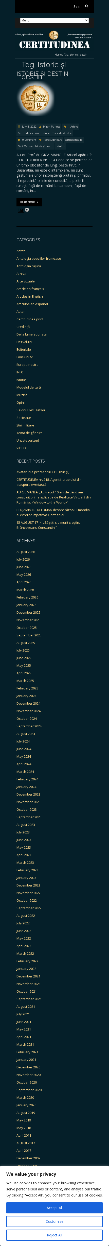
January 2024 (26, 786)
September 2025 (29, 635)
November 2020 (28, 1074)
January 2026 (26, 605)
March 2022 (25, 953)
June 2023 (23, 839)
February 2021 (27, 1052)
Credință (23, 326)
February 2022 (27, 961)
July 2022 (23, 923)
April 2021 (23, 1037)
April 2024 (23, 764)
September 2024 (29, 726)
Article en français (30, 288)
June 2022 (23, 930)
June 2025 (23, 658)
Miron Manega (51, 126)
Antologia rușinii (28, 266)
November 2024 (28, 711)
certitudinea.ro (53, 139)
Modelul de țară (28, 387)
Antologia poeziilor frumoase (38, 258)
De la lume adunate (31, 334)
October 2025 (26, 627)
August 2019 (25, 1112)
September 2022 (29, 908)
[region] (54, 1206)
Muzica (21, 395)
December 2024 (28, 703)
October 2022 (26, 900)
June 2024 (23, 749)
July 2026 (23, 559)
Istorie (46, 133)
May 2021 (23, 1029)
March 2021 (25, 1044)
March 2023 (25, 862)
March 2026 (25, 589)
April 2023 (23, 855)
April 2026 (23, 582)
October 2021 (26, 991)
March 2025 (25, 680)
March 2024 (25, 771)
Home (58, 54)
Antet (20, 251)
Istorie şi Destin (42, 73)
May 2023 (23, 847)
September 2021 (29, 999)
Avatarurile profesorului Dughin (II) (42, 472)
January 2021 (26, 1059)
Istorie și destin (44, 146)
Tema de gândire (62, 133)
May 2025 (23, 665)
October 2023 (26, 809)
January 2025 (26, 695)
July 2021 (23, 1014)
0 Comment (29, 139)
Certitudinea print (29, 133)
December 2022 (28, 885)
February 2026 (27, 597)
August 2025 (25, 642)
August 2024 (25, 733)
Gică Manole (25, 146)
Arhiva (74, 126)
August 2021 (25, 1006)
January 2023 (26, 877)
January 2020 (26, 1105)
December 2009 (28, 1158)
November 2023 (28, 802)
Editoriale (23, 349)
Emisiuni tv (24, 357)
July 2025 (23, 650)
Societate (23, 417)
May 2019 (23, 1120)
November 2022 (28, 893)
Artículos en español (32, 304)
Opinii (20, 402)
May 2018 (23, 1127)
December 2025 (28, 612)
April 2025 (23, 673)
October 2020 (26, 1082)
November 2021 (28, 983)
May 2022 (23, 938)
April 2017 (23, 1150)
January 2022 (26, 968)
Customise (54, 1221)
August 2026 (25, 551)
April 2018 (23, 1135)
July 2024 (23, 741)
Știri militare (25, 425)
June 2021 (23, 1021)
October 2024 (26, 718)
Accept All (55, 1207)
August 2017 (25, 1143)
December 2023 (28, 794)
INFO (20, 372)
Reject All (54, 1235)
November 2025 (28, 620)
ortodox (60, 146)
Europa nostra (27, 364)
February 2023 (27, 870)
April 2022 (23, 946)
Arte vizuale (25, 281)
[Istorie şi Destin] (35, 83)
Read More (27, 202)
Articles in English (29, 296)
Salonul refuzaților (30, 410)
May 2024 (23, 756)
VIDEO (21, 448)
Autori (21, 311)
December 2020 (28, 1067)
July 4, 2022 (29, 126)
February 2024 (27, 779)
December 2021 (28, 976)
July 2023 (23, 832)
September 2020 (29, 1090)
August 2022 (25, 915)
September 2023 (29, 817)
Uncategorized (27, 440)
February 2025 (27, 688)
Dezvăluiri (24, 342)
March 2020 (25, 1097)
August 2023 (25, 824)
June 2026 (23, 567)
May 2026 (23, 574)
